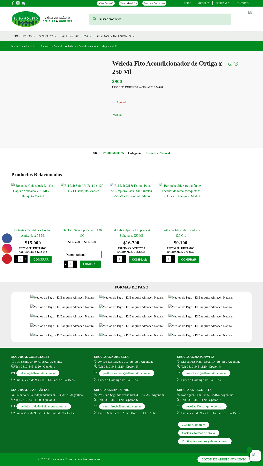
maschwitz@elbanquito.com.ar (206, 373)
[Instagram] (18, 3)
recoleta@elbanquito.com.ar (204, 406)
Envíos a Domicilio (128, 3)
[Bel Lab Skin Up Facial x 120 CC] (82, 204)
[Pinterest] (23, 3)
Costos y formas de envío (198, 433)
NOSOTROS (203, 3)
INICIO (187, 3)
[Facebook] (12, 3)
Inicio (14, 45)
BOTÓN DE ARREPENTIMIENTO (224, 459)
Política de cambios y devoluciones (204, 441)
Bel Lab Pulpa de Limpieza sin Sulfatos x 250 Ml (131, 232)
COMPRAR (40, 259)
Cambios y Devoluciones (154, 3)
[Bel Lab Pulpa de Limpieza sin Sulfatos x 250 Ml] (131, 204)
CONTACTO (242, 3)
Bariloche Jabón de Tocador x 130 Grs (180, 232)
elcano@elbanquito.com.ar (38, 373)
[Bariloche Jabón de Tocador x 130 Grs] (180, 204)
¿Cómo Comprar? (105, 3)
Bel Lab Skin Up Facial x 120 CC (82, 232)
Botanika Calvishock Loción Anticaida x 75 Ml (32, 232)
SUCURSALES (223, 3)
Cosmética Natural (51, 45)
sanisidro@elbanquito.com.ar (122, 406)
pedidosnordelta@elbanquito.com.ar (126, 373)
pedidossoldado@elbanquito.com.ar (44, 406)
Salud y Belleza (29, 45)
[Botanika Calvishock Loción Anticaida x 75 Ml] (32, 204)
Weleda (117, 114)
